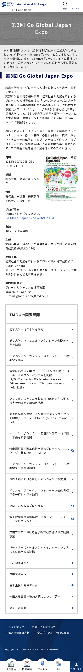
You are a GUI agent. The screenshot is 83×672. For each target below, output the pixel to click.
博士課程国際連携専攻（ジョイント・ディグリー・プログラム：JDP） (39, 519)
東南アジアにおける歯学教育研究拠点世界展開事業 (39, 534)
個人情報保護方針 (19, 632)
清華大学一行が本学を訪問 (26, 329)
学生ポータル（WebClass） (54, 632)
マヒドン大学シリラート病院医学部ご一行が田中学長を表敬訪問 (39, 435)
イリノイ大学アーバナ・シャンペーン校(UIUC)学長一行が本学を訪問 (39, 492)
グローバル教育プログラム (26, 506)
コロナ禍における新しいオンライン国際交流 (37, 479)
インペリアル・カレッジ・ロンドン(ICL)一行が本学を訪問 (39, 358)
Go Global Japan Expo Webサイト (28, 218)
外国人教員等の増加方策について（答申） (36, 596)
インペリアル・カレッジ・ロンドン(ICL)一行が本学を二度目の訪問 (39, 466)
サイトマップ (16, 627)
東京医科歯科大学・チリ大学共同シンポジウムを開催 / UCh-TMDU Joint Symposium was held (39, 418)
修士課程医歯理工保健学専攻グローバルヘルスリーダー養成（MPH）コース (39, 451)
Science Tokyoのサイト (48, 58)
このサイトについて (44, 627)
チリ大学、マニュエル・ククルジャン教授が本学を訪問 (39, 342)
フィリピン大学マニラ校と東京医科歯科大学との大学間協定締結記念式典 (39, 401)
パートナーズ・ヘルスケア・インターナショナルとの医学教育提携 (39, 549)
